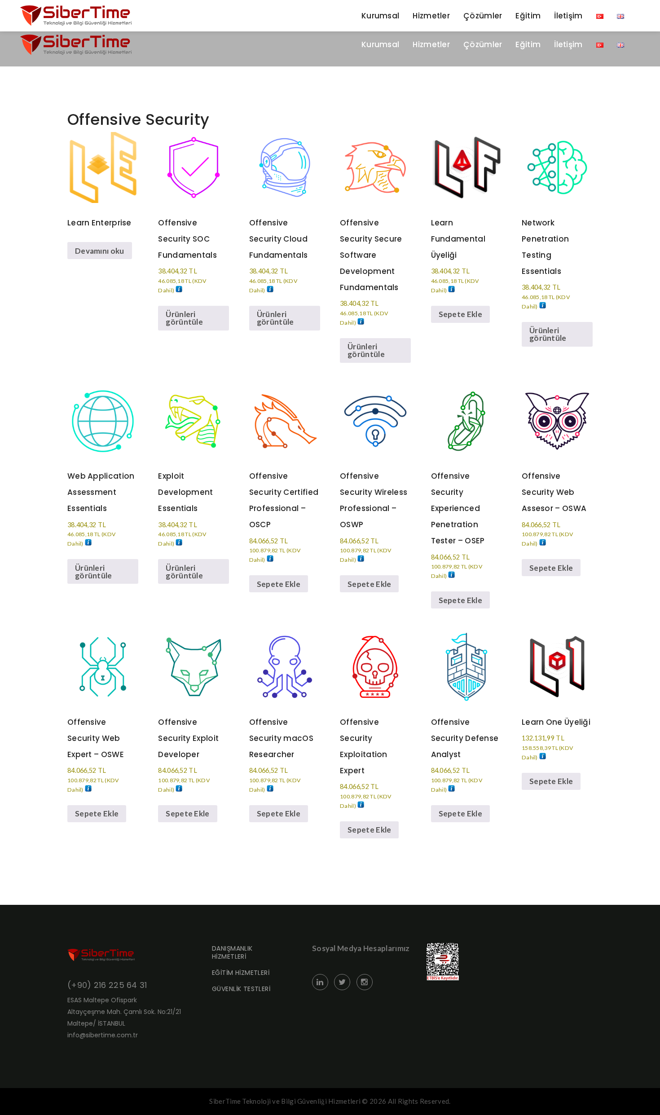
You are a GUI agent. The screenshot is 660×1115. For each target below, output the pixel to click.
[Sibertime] (76, 44)
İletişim (568, 44)
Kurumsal (380, 44)
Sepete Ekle (460, 314)
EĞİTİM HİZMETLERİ (240, 972)
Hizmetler (431, 44)
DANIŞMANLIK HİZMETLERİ (232, 952)
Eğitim (528, 44)
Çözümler (482, 44)
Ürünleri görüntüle (184, 317)
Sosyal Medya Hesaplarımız (361, 948)
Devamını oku (99, 251)
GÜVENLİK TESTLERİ (241, 988)
